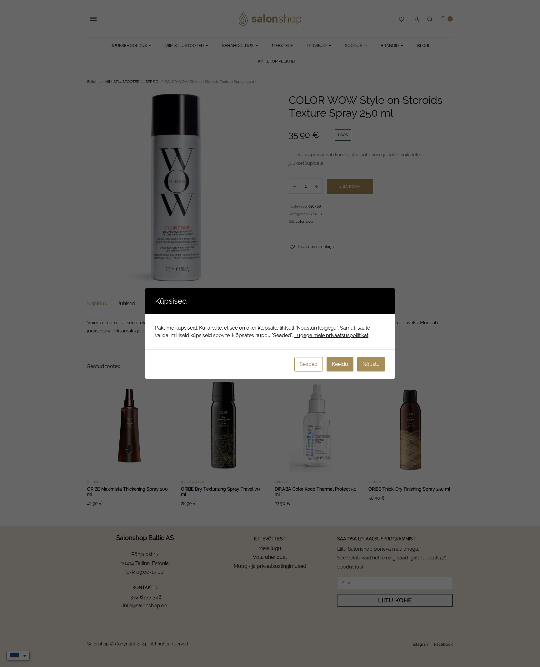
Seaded (309, 364)
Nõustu (371, 364)
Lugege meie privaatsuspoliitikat (331, 335)
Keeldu (340, 364)
